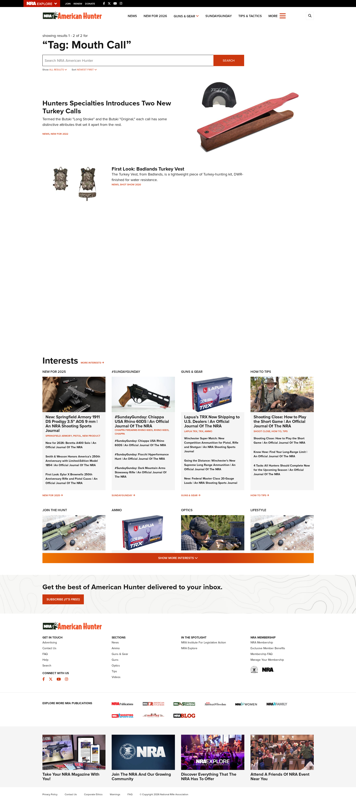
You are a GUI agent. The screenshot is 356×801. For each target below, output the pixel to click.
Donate (90, 4)
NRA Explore (189, 648)
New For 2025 (54, 371)
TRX (201, 431)
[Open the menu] (283, 15)
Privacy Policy (49, 794)
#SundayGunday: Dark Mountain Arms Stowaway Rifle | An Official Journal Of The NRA (140, 472)
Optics (187, 510)
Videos (116, 677)
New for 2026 (155, 16)
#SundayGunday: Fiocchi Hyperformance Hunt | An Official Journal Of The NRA (142, 456)
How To (276, 431)
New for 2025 (51, 495)
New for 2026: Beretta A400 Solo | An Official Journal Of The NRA (71, 445)
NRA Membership (262, 642)
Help (45, 660)
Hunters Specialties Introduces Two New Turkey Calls (106, 107)
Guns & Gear (184, 16)
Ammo (208, 431)
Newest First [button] (85, 69)
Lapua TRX (190, 431)
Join (68, 4)
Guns (115, 660)
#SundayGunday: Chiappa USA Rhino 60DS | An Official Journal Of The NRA (142, 421)
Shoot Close (262, 431)
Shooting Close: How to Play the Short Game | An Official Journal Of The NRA (280, 421)
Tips (285, 431)
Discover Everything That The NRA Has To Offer (208, 776)
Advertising (49, 642)
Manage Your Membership (267, 660)
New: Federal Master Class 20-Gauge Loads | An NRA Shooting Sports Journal (210, 480)
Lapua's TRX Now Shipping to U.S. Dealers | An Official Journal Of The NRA (212, 421)
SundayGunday (218, 16)
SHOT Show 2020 (130, 184)
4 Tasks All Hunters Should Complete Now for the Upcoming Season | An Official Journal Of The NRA (282, 469)
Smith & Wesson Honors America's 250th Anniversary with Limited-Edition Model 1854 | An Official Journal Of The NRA (73, 460)
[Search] (310, 16)
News (132, 16)
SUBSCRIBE (63, 599)
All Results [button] (56, 69)
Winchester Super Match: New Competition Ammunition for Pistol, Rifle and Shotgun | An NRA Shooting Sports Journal (211, 445)
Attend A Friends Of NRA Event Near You (280, 776)
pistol (77, 436)
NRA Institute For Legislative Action (203, 642)
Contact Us (49, 648)
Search (229, 60)
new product (91, 436)
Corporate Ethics (93, 794)
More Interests (91, 363)
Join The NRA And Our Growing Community (141, 776)
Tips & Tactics (250, 16)
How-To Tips (261, 371)
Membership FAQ (262, 654)
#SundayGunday (126, 371)
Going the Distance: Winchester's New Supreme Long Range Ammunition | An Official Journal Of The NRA (209, 464)
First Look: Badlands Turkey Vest (148, 169)
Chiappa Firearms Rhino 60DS (134, 430)
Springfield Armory (59, 436)
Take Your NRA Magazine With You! (71, 776)
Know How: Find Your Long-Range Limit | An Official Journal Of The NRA (280, 454)
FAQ (45, 654)
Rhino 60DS (161, 430)
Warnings (115, 794)
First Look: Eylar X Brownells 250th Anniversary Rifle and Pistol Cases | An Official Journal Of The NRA (71, 478)
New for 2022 (59, 134)
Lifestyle (258, 510)
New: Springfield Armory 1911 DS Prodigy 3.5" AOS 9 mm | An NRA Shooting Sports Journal (73, 424)
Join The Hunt (54, 510)
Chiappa (120, 434)
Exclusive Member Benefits (268, 648)
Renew (78, 4)
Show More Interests (200, 557)
